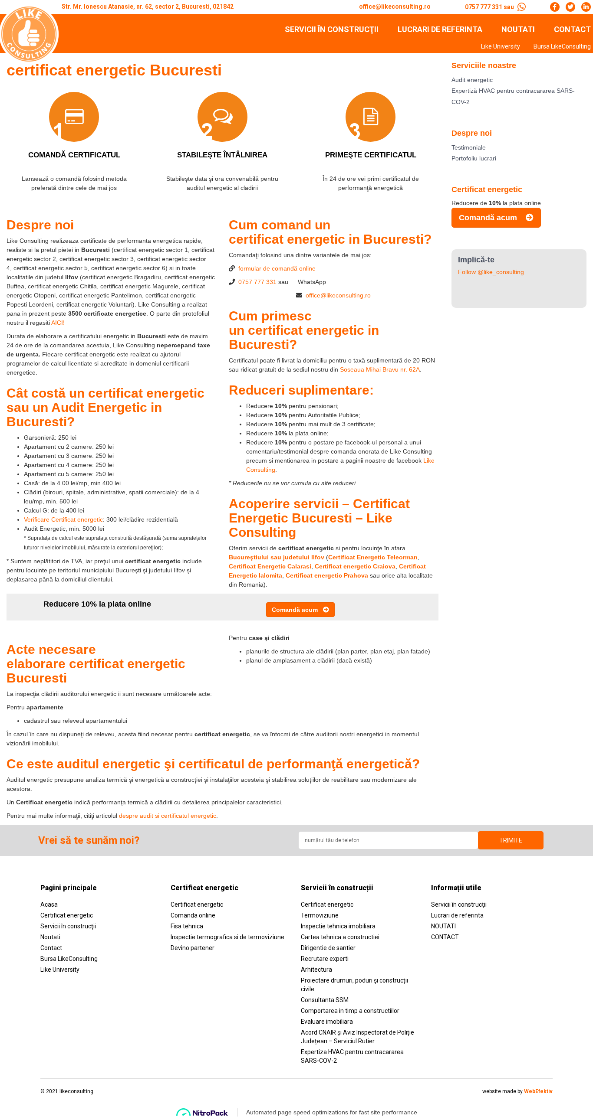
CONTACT (572, 29)
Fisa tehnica (187, 926)
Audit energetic (472, 79)
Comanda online (193, 915)
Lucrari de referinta (440, 29)
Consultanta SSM (325, 999)
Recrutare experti (325, 958)
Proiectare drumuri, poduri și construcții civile (354, 985)
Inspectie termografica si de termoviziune (227, 937)
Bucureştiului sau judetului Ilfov (277, 557)
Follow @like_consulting (491, 271)
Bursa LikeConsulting (562, 46)
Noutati (50, 937)
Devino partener (192, 947)
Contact (51, 947)
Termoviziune (320, 915)
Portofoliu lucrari (473, 158)
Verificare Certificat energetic (63, 519)
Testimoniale (468, 147)
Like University (500, 46)
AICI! (58, 322)
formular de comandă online (277, 268)
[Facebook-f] (555, 7)
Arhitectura (316, 969)
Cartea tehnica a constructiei (340, 937)
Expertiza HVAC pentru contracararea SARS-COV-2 (352, 1056)
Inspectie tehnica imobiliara (338, 926)
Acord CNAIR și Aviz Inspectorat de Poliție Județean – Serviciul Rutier (357, 1037)
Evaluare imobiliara (327, 1021)
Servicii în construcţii (332, 29)
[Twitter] (570, 7)
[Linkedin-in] (586, 7)
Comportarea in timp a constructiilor (350, 1010)
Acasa (49, 904)
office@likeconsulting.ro (338, 295)
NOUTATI (518, 29)
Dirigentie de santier (328, 947)
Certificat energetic (66, 915)
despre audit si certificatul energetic (167, 815)
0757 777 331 (257, 281)
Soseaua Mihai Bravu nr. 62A (380, 369)
